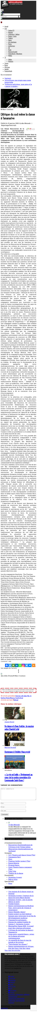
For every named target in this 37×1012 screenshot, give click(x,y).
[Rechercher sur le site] (2, 10)
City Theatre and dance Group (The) (21, 855)
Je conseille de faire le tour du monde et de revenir (19, 941)
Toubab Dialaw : (14, 904)
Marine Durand (10, 747)
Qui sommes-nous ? (12, 954)
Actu (6, 29)
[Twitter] (10, 665)
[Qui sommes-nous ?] (1, 19)
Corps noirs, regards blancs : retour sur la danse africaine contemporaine (21, 936)
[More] (34, 665)
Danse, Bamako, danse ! (17, 912)
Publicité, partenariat (16, 1001)
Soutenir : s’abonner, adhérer (19, 994)
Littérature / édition (13, 34)
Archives (4, 1008)
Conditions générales (16, 999)
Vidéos (10, 60)
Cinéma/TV (11, 31)
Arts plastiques (12, 42)
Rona (10, 883)
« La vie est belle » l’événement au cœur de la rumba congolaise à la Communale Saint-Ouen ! (19, 777)
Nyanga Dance (13, 865)
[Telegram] (26, 665)
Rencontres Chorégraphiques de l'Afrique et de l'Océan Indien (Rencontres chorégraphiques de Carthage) (20, 848)
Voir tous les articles (12, 950)
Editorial (16, 700)
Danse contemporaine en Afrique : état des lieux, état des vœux (21, 947)
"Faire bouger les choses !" (18, 944)
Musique (10, 32)
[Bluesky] (30, 665)
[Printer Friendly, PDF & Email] (30, 130)
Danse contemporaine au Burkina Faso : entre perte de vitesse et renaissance (21, 908)
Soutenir (8, 78)
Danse (10, 40)
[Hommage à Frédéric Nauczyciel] (15, 745)
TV (5, 58)
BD (9, 48)
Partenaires (12, 996)
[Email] (13, 665)
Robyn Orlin (12, 879)
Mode (9, 50)
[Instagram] (23, 665)
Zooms (6, 63)
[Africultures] (11, 8)
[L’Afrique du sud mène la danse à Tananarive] (15, 107)
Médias (10, 56)
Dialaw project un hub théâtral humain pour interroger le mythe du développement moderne (22, 916)
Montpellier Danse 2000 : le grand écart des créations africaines (20, 927)
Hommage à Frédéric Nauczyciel (17, 751)
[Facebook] (6, 665)
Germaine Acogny (15, 877)
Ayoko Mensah (14, 825)
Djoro (10, 859)
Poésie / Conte (12, 36)
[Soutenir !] (18, 690)
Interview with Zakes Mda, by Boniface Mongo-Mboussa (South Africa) (16, 697)
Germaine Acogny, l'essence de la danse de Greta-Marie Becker (20, 897)
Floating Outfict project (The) (19, 861)
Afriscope (7, 67)
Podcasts (10, 61)
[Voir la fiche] (9, 823)
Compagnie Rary (14, 857)
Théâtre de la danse (15, 873)
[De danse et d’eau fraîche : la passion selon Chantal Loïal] (15, 720)
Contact (11, 1003)
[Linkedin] (16, 665)
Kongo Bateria (13, 863)
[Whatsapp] (20, 665)
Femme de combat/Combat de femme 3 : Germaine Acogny (19, 923)
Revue (6, 65)
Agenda (7, 69)
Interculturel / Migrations (15, 54)
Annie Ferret (9, 722)
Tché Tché (12, 871)
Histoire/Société (12, 52)
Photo (10, 44)
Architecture (11, 46)
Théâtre (10, 38)
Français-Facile (8, 71)
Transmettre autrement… (17, 920)
